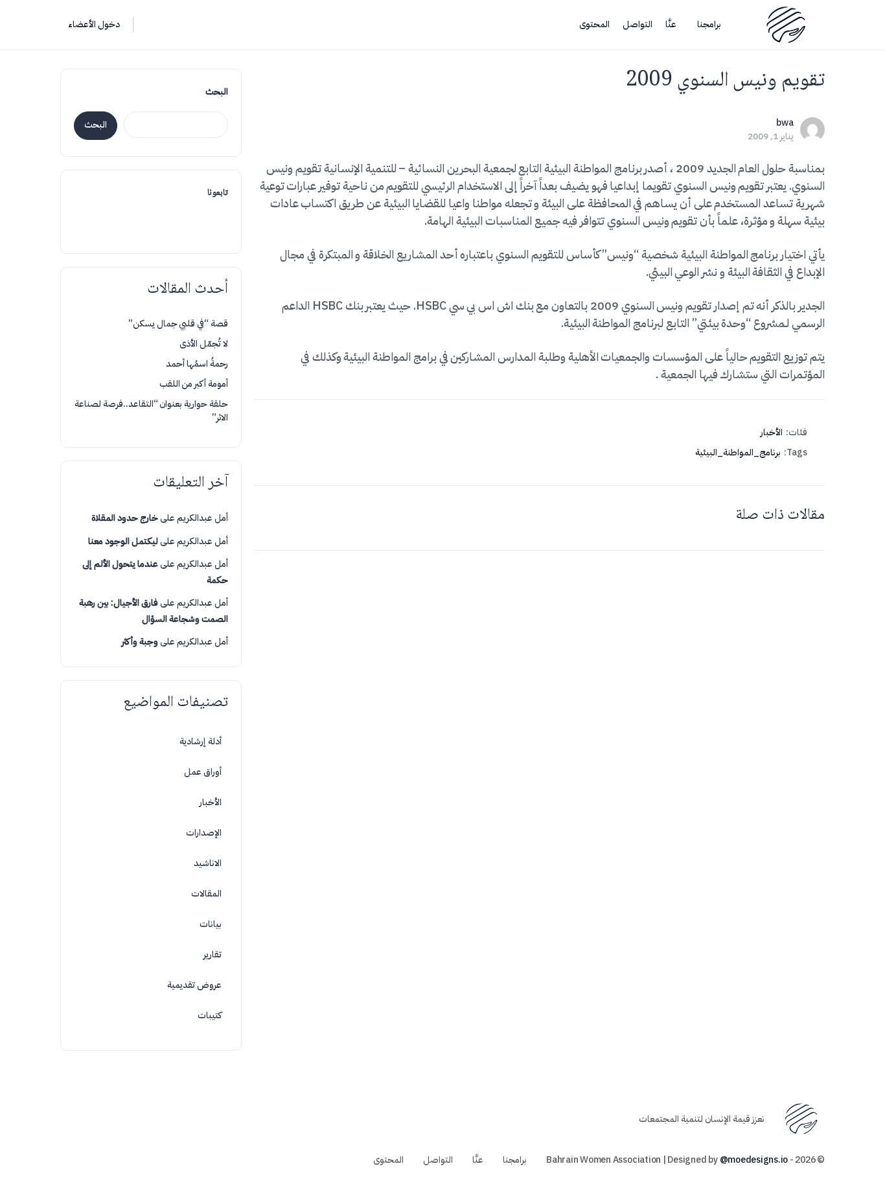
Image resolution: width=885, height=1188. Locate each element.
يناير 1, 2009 (771, 136)
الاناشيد (208, 863)
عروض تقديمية (194, 985)
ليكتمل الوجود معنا (123, 541)
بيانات (211, 924)
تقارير (212, 954)
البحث (216, 91)
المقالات (206, 893)
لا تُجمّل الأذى (203, 343)
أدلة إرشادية (200, 741)
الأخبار (772, 432)
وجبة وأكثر (140, 641)
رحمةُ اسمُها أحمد (197, 364)
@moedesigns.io (754, 1160)
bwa (785, 123)
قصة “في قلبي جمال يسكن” (178, 323)
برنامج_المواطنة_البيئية (738, 452)
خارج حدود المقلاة (124, 518)
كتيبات (210, 1015)
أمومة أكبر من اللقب (193, 384)
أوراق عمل (203, 772)
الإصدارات (204, 833)
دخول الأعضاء (94, 24)
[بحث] (152, 24)
